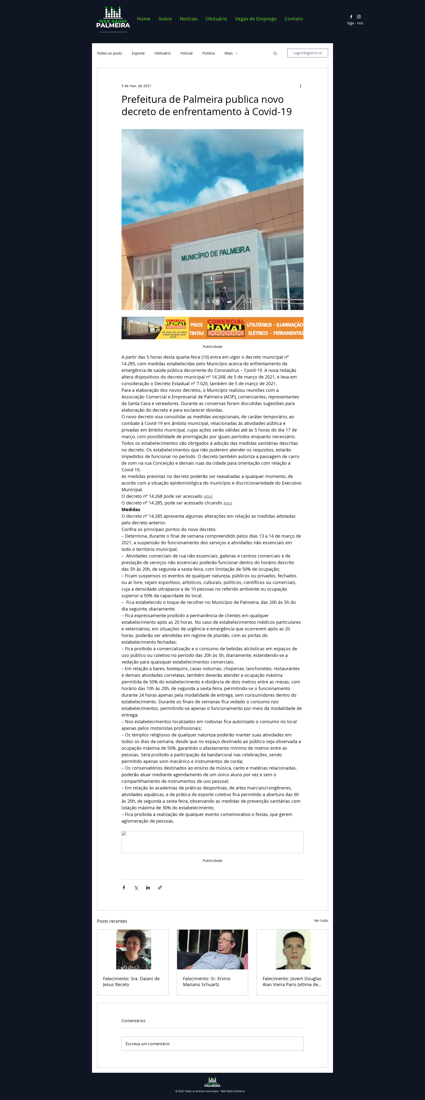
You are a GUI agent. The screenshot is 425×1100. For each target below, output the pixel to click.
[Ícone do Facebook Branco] (351, 16)
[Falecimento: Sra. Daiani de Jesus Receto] (132, 949)
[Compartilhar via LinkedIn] (148, 887)
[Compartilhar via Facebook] (123, 887)
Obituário (162, 53)
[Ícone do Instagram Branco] (358, 16)
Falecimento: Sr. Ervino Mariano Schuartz (206, 981)
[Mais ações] (301, 86)
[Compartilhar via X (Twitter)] (136, 887)
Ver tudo (321, 920)
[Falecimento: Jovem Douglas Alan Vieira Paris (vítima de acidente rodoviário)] (292, 949)
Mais (229, 53)
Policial (187, 53)
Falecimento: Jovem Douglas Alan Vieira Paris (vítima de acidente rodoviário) (292, 981)
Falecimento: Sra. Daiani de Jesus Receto (131, 981)
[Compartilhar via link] (160, 887)
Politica (208, 53)
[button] (275, 53)
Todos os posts (109, 53)
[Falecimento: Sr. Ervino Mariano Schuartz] (212, 949)
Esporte (138, 53)
